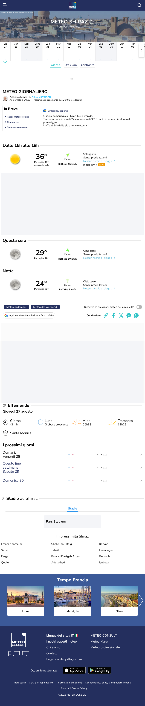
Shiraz (30, 12)
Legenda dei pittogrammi (64, 659)
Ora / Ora (71, 65)
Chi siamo (53, 647)
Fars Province (20, 12)
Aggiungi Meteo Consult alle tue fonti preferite (31, 315)
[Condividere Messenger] (128, 315)
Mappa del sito (45, 682)
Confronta (87, 65)
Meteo (3, 12)
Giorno (55, 65)
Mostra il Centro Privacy (74, 688)
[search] (139, 5)
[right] (141, 50)
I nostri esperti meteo (61, 641)
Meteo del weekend (45, 307)
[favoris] (91, 21)
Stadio (72, 509)
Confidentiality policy (96, 682)
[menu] (5, 5)
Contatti (51, 653)
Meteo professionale (105, 647)
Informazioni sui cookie (69, 682)
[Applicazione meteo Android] (99, 670)
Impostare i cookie (121, 682)
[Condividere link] (106, 315)
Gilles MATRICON (41, 97)
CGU (31, 682)
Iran (10, 12)
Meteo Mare (99, 641)
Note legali (20, 682)
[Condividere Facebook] (113, 315)
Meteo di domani (16, 307)
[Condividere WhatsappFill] (136, 315)
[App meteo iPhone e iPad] (74, 670)
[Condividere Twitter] (121, 315)
